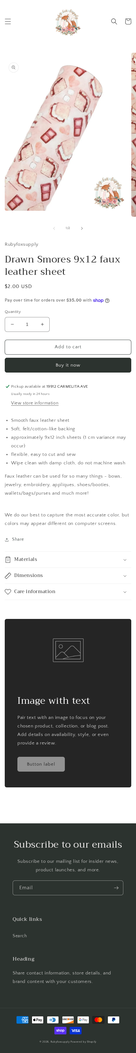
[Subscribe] (116, 887)
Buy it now (68, 365)
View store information (35, 403)
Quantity (13, 311)
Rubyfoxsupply (60, 1041)
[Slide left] (54, 228)
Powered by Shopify (83, 1041)
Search (20, 935)
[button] (8, 21)
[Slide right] (82, 228)
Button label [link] (41, 764)
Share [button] (18, 539)
